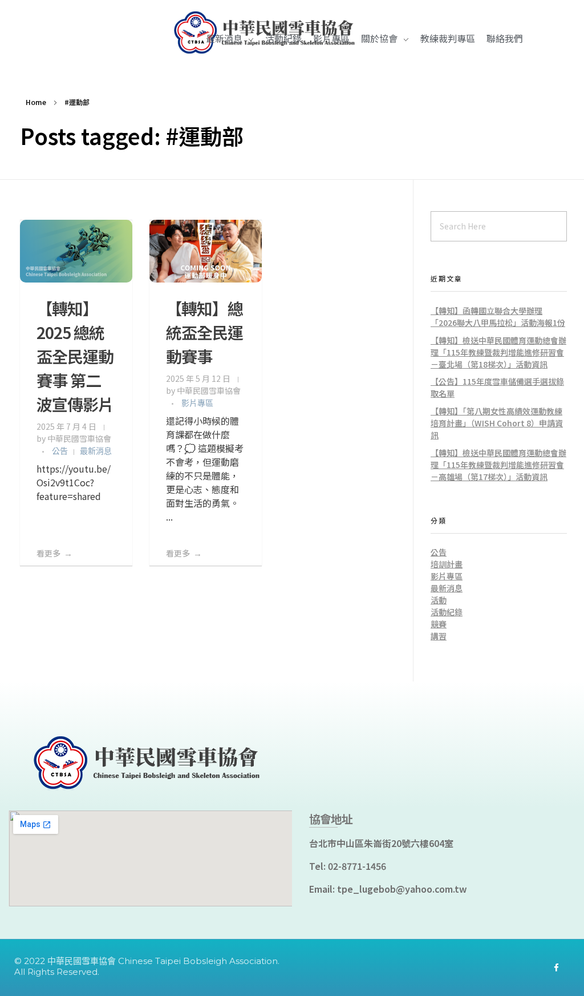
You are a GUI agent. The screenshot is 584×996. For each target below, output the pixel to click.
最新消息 (96, 451)
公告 (60, 451)
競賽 (439, 624)
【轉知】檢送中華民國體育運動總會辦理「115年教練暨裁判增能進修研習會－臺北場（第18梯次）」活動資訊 (498, 352)
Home (36, 102)
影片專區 (197, 403)
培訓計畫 (447, 564)
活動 (439, 600)
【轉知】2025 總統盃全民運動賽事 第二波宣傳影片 (74, 356)
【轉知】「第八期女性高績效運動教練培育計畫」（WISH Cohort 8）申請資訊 (497, 423)
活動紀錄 (447, 612)
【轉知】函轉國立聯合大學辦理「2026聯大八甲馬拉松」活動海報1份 (498, 316)
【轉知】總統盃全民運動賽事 (204, 332)
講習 (439, 636)
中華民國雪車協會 (79, 438)
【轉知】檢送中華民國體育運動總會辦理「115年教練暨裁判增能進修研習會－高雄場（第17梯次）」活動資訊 (498, 464)
